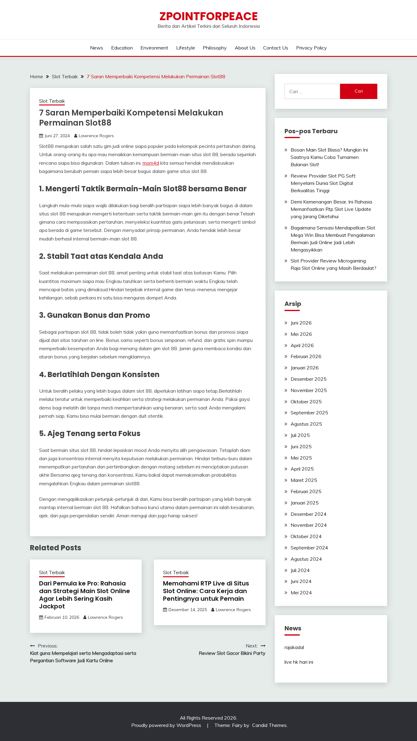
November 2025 (309, 390)
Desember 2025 (309, 379)
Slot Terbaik (52, 101)
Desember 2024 (309, 514)
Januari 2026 (305, 368)
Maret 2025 (304, 480)
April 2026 (302, 345)
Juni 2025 (301, 446)
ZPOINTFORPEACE (208, 16)
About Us (245, 48)
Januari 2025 (305, 503)
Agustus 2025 (306, 424)
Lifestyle (185, 48)
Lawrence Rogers (96, 135)
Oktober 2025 (306, 401)
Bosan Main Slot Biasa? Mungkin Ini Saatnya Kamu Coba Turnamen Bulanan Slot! (329, 157)
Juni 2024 (301, 581)
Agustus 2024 (306, 559)
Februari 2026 (306, 356)
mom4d (151, 163)
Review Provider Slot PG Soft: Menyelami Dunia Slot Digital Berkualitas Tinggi (323, 183)
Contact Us (275, 48)
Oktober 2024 (306, 536)
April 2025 (302, 469)
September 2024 (309, 548)
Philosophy (215, 48)
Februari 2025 (306, 491)
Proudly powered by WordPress (166, 725)
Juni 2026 (301, 323)
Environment (154, 48)
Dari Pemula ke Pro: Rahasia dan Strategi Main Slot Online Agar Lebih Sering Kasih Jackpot (84, 595)
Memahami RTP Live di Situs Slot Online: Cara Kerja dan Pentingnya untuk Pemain (206, 591)
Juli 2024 (300, 570)
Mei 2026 (301, 334)
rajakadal (294, 647)
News (96, 48)
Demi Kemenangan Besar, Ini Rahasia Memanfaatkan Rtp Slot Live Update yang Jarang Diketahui (331, 209)
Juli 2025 (300, 435)
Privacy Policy (311, 48)
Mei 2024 (301, 592)
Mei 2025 (301, 458)
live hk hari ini (299, 662)
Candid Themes (269, 725)
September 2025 (309, 412)
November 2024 (309, 525)
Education (122, 48)
